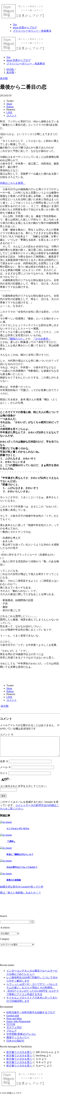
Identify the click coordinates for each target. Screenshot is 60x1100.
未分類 (4, 706)
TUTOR (10, 1024)
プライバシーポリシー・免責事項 (25, 63)
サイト (4, 773)
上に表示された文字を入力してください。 (24, 786)
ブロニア (11, 1030)
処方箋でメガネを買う (19, 1052)
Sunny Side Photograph (18, 1021)
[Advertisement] (9, 904)
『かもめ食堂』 (42, 338)
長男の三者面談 (13, 880)
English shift (12, 1015)
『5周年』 (11, 841)
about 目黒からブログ (18, 60)
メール (5, 767)
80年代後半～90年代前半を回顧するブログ (30, 1012)
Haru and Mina (14, 1018)
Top (8, 57)
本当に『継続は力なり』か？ (19, 854)
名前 (4, 761)
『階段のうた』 (16, 338)
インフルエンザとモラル (17, 828)
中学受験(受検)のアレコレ (21, 1034)
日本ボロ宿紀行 (15, 1040)
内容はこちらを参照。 (13, 183)
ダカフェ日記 (14, 1027)
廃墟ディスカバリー (17, 1037)
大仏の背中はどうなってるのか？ (22, 867)
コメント (6, 734)
